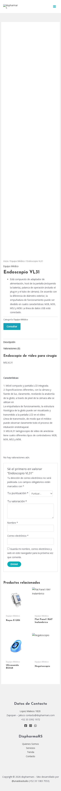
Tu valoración (17, 501)
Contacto (30, 756)
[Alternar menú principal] (54, 6)
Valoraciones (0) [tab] (11, 348)
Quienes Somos (30, 743)
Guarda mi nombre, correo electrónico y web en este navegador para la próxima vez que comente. (30, 553)
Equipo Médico (17, 261)
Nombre (12, 522)
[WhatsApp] (35, 725)
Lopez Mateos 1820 (30, 711)
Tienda (30, 752)
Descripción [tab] (9, 342)
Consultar (12, 326)
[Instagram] (30, 725)
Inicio (5, 261)
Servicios (30, 747)
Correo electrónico (17, 535)
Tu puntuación (17, 493)
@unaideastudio (20, 781)
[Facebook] (25, 725)
